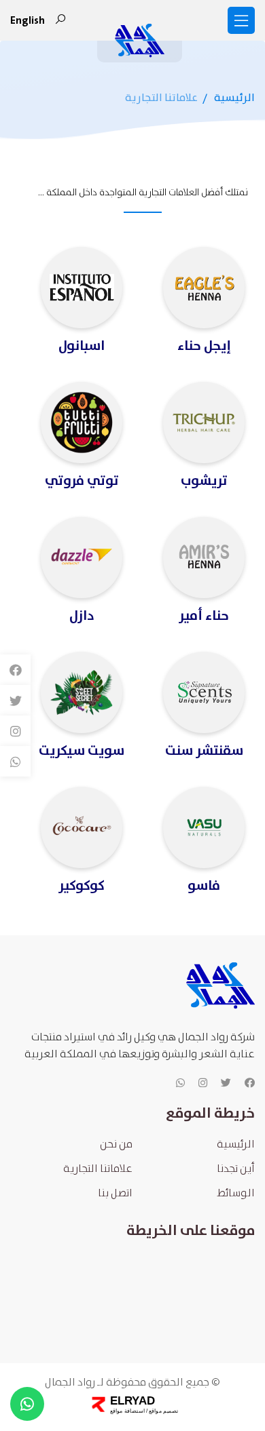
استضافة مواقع (126, 1410)
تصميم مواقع (162, 1410)
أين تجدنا (236, 1168)
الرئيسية (234, 98)
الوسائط (236, 1193)
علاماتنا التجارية (97, 1168)
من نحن (116, 1144)
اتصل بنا (115, 1193)
